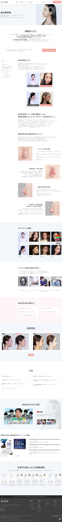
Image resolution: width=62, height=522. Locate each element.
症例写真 (31, 354)
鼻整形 (39, 503)
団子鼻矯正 (19, 37)
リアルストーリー (56, 503)
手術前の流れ (47, 503)
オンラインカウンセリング (57, 504)
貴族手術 (21, 39)
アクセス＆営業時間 (32, 508)
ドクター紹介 (32, 504)
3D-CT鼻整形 (23, 35)
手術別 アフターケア (48, 504)
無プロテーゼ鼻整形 (30, 35)
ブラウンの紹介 (32, 503)
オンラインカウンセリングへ (49, 50)
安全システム (32, 505)
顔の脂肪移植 (16, 39)
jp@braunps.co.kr (9, 516)
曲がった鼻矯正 (38, 35)
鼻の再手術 (24, 37)
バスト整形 (39, 508)
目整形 (39, 504)
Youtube (58, 235)
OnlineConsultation (58, 239)
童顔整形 (39, 507)
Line (58, 237)
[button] (3, 341)
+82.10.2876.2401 (43, 2)
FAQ (46, 505)
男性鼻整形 (29, 37)
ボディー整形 (39, 509)
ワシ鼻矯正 (44, 35)
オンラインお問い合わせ (57, 2)
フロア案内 (31, 507)
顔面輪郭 (25, 39)
